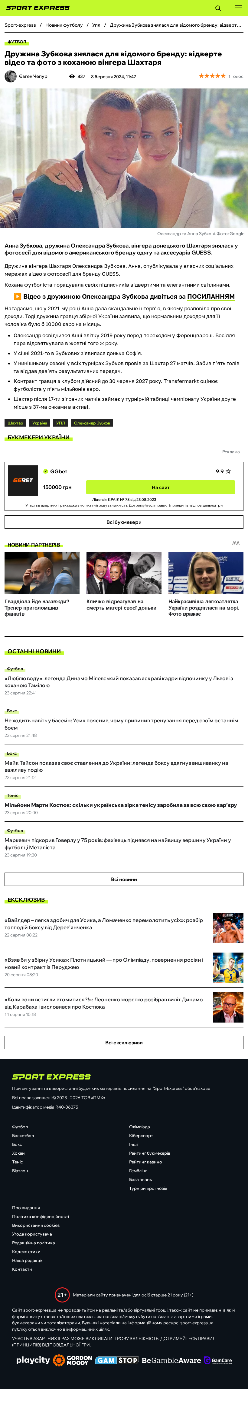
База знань (140, 1179)
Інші (133, 1144)
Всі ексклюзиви (124, 1043)
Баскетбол (23, 1135)
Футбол (17, 42)
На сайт (161, 487)
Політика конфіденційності (40, 1216)
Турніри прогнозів (148, 1188)
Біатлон (20, 1170)
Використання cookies (36, 1225)
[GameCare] (218, 1361)
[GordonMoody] (72, 1361)
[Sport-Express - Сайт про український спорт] (35, 7)
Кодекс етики (26, 1251)
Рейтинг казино (145, 1162)
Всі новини (124, 879)
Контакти (22, 1269)
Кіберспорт (141, 1135)
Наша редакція (28, 1260)
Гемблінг (138, 1170)
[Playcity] (33, 1361)
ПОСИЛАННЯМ (211, 296)
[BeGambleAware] (171, 1361)
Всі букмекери (124, 522)
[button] (218, 9)
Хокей (18, 1153)
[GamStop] (117, 1361)
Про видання (26, 1207)
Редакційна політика (33, 1243)
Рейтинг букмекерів (149, 1153)
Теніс (12, 795)
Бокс (12, 711)
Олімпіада (139, 1127)
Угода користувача (32, 1234)
